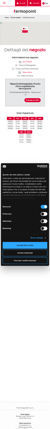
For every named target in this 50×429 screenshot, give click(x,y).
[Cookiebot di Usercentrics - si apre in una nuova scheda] (37, 166)
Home (6, 17)
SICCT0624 (27, 62)
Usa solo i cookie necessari (25, 261)
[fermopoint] (25, 12)
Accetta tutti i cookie (25, 245)
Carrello (36, 3)
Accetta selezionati (25, 253)
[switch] (44, 214)
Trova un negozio (16, 17)
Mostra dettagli (36, 238)
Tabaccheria (27, 72)
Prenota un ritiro (32, 100)
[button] (25, 30)
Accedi (22, 3)
